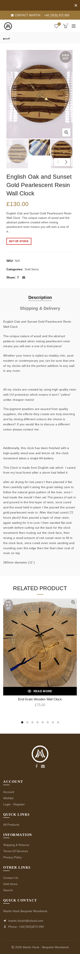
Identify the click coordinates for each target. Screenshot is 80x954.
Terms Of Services (15, 851)
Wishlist (59, 24)
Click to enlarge (66, 132)
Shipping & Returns (16, 845)
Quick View (73, 602)
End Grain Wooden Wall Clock (40, 699)
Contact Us (10, 877)
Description (40, 297)
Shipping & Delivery (40, 308)
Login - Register (14, 804)
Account (8, 792)
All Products (11, 824)
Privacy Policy (12, 857)
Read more (42, 691)
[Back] (6, 38)
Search (8, 890)
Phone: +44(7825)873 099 (25, 926)
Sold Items (32, 269)
